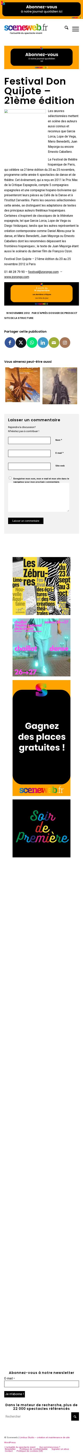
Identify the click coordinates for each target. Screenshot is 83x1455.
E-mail (59, 452)
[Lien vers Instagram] (65, 342)
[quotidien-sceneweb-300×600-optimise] (41, 795)
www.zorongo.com (16, 277)
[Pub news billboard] (41, 18)
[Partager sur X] (21, 342)
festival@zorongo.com (43, 272)
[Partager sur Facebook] (10, 342)
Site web (60, 466)
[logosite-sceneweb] (34, 28)
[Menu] (73, 28)
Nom (58, 439)
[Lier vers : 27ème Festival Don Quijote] (60, 385)
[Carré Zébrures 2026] (41, 614)
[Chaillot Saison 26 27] (41, 675)
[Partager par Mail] (54, 342)
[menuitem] (64, 28)
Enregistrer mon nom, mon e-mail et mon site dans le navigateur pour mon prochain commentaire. (41, 480)
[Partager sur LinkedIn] (43, 342)
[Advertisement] (41, 902)
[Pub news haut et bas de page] (41, 68)
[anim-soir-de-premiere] (41, 856)
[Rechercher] (64, 28)
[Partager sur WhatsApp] (32, 342)
